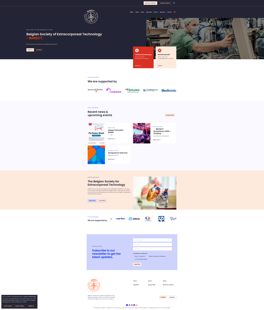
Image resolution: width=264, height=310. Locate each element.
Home (131, 12)
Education (149, 12)
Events (156, 12)
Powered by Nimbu (166, 307)
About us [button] (30, 50)
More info (138, 65)
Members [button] (39, 50)
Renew (160, 65)
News (142, 12)
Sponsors (162, 12)
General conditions (143, 307)
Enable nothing (19, 306)
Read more (111, 139)
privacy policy (143, 259)
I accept (141, 259)
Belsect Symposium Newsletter (157, 256)
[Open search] (174, 3)
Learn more (92, 200)
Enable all (31, 306)
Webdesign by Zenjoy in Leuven (154, 307)
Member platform (165, 3)
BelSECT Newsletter (140, 256)
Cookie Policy (125, 307)
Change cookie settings (133, 307)
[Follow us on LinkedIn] (174, 12)
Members (172, 297)
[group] (95, 90)
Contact (169, 12)
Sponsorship (151, 285)
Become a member (150, 3)
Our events (102, 200)
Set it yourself (8, 306)
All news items (170, 115)
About (137, 12)
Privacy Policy (118, 307)
